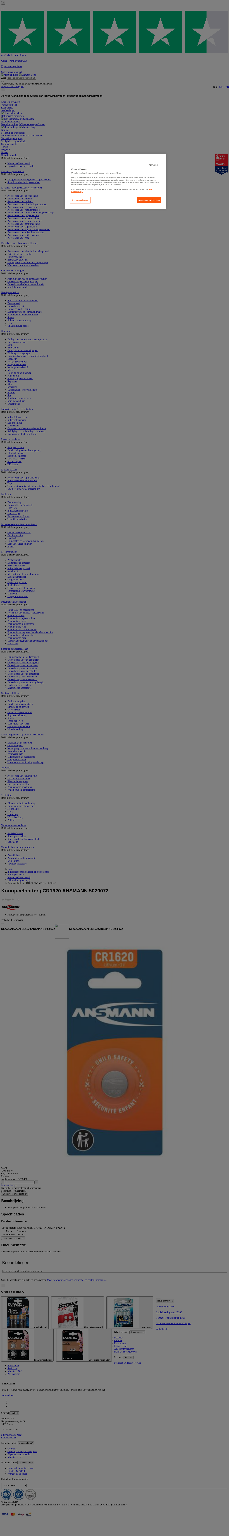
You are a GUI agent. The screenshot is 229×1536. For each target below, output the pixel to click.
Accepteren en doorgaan (149, 200)
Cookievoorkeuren (80, 200)
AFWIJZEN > (154, 165)
